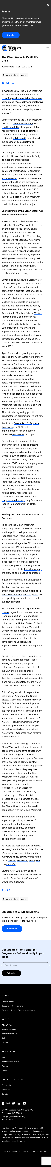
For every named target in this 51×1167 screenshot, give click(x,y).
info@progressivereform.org (13, 1116)
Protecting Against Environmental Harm (18, 1010)
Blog (3, 1057)
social (22, 174)
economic (31, 174)
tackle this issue (13, 394)
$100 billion (13, 197)
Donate (10, 35)
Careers (5, 1042)
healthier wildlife (10, 127)
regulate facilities (25, 754)
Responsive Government (12, 1005)
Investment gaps (33, 569)
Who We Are (7, 1025)
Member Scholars (9, 1029)
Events (4, 1070)
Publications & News (10, 1061)
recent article (26, 251)
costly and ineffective (31, 102)
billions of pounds (27, 131)
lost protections (15, 725)
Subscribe (12, 928)
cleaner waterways (23, 123)
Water (23, 75)
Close (47, 4)
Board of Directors (9, 1033)
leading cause (22, 619)
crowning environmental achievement (22, 98)
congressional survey (13, 500)
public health (19, 138)
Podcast (5, 1066)
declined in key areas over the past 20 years (21, 592)
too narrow (18, 434)
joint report (32, 699)
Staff (3, 1038)
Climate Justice (10, 75)
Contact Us (6, 1085)
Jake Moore (8, 66)
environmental (9, 178)
